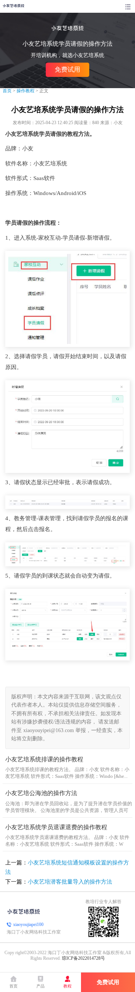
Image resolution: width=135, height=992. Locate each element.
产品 (40, 986)
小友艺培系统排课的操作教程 (44, 759)
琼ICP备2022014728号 (83, 958)
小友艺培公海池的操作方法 (41, 793)
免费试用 (67, 69)
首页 (7, 91)
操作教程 (25, 91)
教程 (67, 986)
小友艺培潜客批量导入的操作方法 (70, 881)
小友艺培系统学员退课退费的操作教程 (56, 827)
